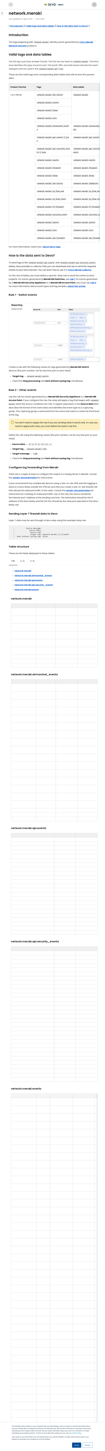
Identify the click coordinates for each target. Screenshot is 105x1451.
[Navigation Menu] (10, 4)
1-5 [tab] (13, 561)
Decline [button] (87, 1445)
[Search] (94, 4)
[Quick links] (54, 4)
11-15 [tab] (32, 561)
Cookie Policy (76, 1433)
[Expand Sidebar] (2, 12)
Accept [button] (76, 1445)
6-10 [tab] (22, 561)
